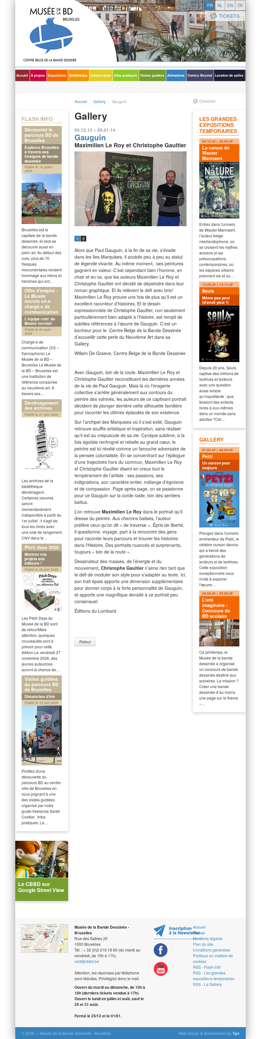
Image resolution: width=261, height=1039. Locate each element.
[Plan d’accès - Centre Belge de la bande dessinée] (44, 938)
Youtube (160, 969)
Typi (235, 1033)
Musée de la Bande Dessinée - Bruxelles (66, 33)
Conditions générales (211, 949)
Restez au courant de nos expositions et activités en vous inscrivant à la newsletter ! (177, 931)
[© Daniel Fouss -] (130, 188)
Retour (85, 641)
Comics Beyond (199, 75)
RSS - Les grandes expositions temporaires (213, 975)
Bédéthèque (78, 75)
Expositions (57, 75)
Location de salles (229, 75)
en (230, 5)
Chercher (207, 101)
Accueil (22, 75)
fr (210, 5)
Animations (176, 75)
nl (219, 5)
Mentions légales (207, 938)
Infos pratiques (125, 75)
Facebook (160, 950)
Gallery (99, 101)
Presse (199, 932)
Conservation (100, 75)
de (240, 5)
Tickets (229, 15)
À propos (38, 75)
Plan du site (203, 944)
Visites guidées (152, 75)
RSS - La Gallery (207, 984)
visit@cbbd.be (86, 961)
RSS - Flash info (207, 967)
